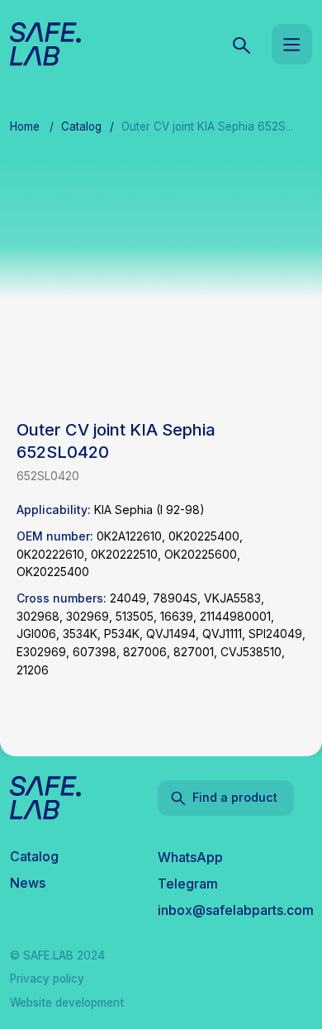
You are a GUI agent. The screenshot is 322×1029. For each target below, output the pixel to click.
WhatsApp (190, 857)
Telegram (188, 884)
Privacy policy (47, 978)
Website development (67, 1002)
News (27, 883)
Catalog (81, 126)
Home (25, 126)
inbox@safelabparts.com (236, 910)
